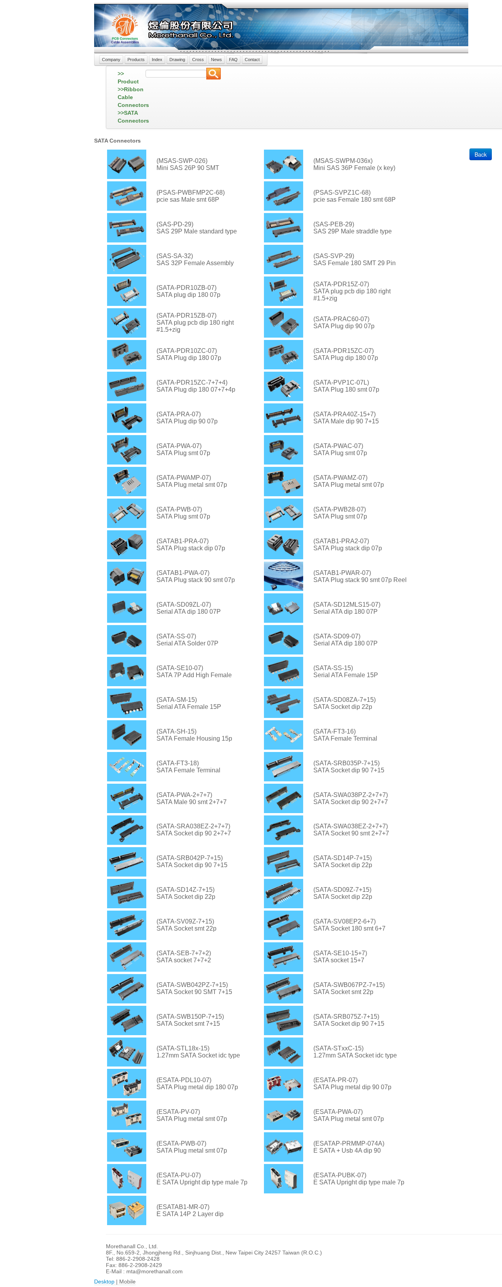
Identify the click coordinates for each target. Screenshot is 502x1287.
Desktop (104, 1281)
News (216, 59)
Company (111, 59)
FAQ (233, 59)
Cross (198, 59)
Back (481, 154)
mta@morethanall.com (154, 1271)
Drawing (177, 59)
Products (136, 59)
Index (157, 59)
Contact (252, 59)
